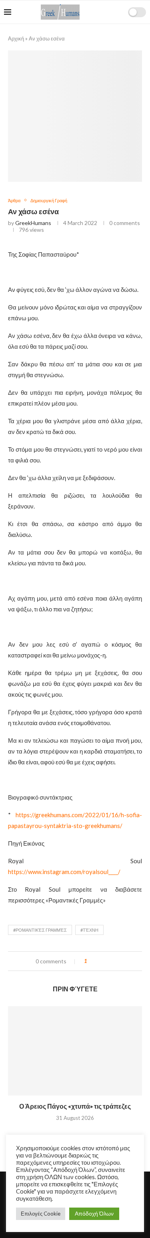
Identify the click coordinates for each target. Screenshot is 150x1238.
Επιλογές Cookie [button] (40, 1213)
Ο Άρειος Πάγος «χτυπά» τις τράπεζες (75, 1106)
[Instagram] (110, 35)
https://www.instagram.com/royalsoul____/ (64, 871)
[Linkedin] (127, 35)
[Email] (144, 35)
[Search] (119, 12)
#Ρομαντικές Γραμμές (40, 930)
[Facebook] (93, 35)
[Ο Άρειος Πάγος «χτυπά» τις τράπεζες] (75, 1050)
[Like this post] (91, 961)
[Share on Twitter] (108, 961)
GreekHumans (33, 222)
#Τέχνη (89, 930)
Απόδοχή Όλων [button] (94, 1213)
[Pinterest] (118, 35)
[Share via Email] (115, 961)
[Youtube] (135, 35)
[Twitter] (102, 35)
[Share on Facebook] (100, 961)
